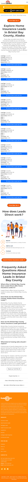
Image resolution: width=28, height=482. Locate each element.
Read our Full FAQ (13, 369)
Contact (8, 251)
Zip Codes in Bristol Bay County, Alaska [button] (13, 385)
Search (8, 240)
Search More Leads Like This (15, 64)
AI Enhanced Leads (5, 437)
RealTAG (2, 432)
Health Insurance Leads (6, 427)
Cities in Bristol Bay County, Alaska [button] (13, 380)
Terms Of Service (5, 478)
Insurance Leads (4, 420)
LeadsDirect (3, 430)
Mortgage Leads (4, 425)
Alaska (14, 15)
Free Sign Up (13, 20)
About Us (3, 446)
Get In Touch (3, 451)
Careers (2, 449)
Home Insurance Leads (6, 15)
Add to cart (9, 246)
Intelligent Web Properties (6, 435)
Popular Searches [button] (13, 376)
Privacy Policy (12, 478)
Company (3, 444)
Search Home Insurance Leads (13, 260)
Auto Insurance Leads (5, 423)
